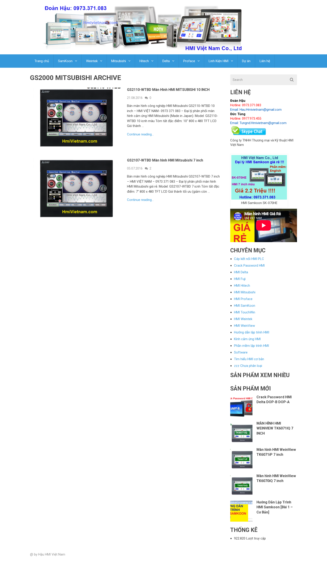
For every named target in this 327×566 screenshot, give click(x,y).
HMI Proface (243, 299)
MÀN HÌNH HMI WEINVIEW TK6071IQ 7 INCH (274, 428)
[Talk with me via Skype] (248, 136)
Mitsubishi (118, 61)
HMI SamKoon (244, 306)
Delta (166, 61)
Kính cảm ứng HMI (247, 339)
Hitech (144, 61)
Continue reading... (140, 134)
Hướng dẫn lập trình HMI (251, 332)
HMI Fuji (240, 279)
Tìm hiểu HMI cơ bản (249, 359)
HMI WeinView (244, 326)
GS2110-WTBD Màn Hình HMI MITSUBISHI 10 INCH (168, 90)
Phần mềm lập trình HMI (251, 346)
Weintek (92, 61)
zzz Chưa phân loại (248, 366)
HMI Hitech (242, 286)
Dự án (246, 61)
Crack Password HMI (249, 266)
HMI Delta (241, 272)
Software (241, 352)
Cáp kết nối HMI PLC (249, 259)
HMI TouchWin (244, 312)
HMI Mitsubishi (244, 292)
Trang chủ (41, 61)
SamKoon (65, 61)
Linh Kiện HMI (218, 61)
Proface (189, 61)
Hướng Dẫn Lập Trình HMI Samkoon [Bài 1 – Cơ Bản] (274, 507)
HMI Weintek (243, 319)
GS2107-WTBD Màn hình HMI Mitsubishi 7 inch (165, 160)
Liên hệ (265, 61)
